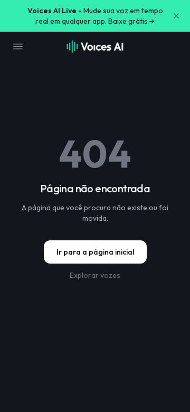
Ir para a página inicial (95, 252)
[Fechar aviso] (176, 15)
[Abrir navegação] (18, 46)
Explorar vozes (95, 275)
